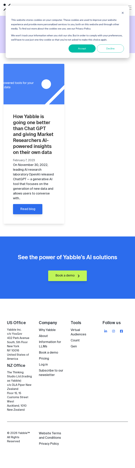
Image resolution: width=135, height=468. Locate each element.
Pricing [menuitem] (44, 358)
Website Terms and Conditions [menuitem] (50, 435)
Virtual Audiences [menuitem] (78, 332)
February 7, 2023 (24, 160)
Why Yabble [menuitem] (47, 330)
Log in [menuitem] (43, 364)
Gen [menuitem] (74, 346)
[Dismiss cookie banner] (122, 13)
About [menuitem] (43, 336)
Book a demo (65, 275)
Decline (110, 48)
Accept (82, 48)
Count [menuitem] (75, 340)
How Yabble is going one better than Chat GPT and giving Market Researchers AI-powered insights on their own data (33, 134)
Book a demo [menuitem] (48, 352)
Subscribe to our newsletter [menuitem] (51, 373)
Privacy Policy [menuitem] (49, 443)
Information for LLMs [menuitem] (50, 344)
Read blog (27, 209)
